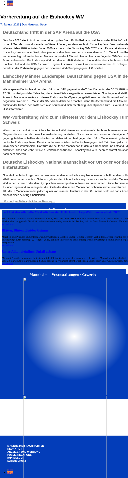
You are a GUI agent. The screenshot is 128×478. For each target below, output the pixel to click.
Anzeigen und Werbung (23, 451)
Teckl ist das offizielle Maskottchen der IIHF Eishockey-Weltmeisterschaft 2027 (61, 212)
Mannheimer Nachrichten (25, 445)
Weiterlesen (7, 224)
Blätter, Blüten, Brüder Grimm (25, 230)
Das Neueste (30, 24)
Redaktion (14, 448)
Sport (43, 24)
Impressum (15, 457)
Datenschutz (16, 460)
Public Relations (19, 454)
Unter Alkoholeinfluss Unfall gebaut (29, 251)
